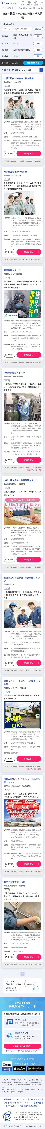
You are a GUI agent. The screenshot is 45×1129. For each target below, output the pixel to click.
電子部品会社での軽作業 (15, 172)
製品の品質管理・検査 (14, 882)
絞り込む (38, 29)
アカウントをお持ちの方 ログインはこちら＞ (22, 1051)
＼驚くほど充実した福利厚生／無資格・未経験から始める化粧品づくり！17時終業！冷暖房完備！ (22, 387)
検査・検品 (32, 8)
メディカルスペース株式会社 (13, 376)
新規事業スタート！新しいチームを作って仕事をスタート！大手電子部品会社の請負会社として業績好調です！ (22, 186)
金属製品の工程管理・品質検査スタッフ (22, 579)
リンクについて (21, 1099)
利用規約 (7, 1099)
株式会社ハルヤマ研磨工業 (13, 274)
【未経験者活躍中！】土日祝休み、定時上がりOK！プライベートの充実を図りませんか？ (22, 595)
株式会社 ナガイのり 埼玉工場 (15, 688)
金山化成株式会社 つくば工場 (14, 484)
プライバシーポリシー (13, 1103)
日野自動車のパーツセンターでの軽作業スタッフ (22, 781)
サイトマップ (35, 1099)
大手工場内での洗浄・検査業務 (19, 78)
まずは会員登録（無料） (22, 1046)
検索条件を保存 (33, 63)
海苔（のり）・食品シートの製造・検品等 (22, 683)
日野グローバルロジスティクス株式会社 (17, 786)
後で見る (11, 153)
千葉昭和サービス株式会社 (13, 82)
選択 (38, 36)
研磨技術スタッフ (12, 270)
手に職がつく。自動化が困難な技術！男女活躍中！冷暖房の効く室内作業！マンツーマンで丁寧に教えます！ (22, 284)
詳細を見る (28, 154)
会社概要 (37, 1103)
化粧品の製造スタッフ (14, 373)
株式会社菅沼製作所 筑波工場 (14, 886)
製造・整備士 (23, 8)
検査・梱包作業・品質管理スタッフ (21, 480)
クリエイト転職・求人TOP (9, 8)
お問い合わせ (11, 1106)
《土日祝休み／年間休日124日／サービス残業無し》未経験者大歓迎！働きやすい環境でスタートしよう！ (22, 896)
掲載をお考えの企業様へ (29, 1106)
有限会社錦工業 (9, 584)
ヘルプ (27, 1103)
